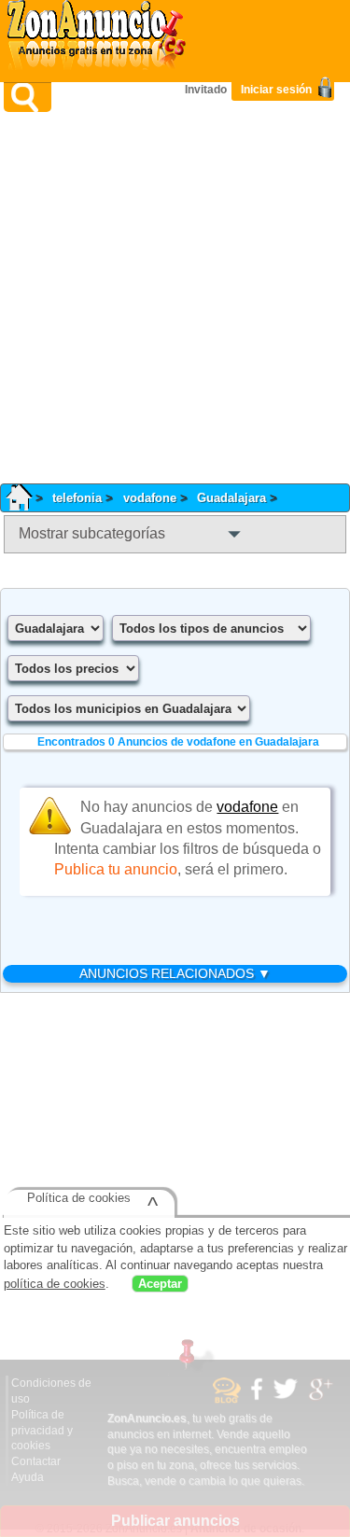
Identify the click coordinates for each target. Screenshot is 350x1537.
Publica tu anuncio (115, 869)
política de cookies (54, 1285)
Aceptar (160, 1285)
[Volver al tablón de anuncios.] (25, 497)
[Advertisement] (175, 297)
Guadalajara (231, 498)
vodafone (149, 498)
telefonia (77, 498)
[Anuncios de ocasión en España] (100, 37)
